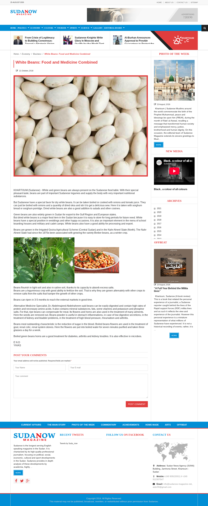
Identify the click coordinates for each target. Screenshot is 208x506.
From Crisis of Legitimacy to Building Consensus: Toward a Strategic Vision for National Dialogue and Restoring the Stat (40, 43)
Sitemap (194, 2)
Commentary (108, 425)
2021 (159, 208)
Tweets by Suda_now (69, 443)
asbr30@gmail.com (162, 487)
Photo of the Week (83, 425)
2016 (159, 227)
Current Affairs (31, 425)
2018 (159, 220)
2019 (159, 216)
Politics (22, 28)
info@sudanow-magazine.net (178, 484)
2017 (159, 223)
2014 (159, 235)
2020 (159, 212)
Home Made (152, 425)
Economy (35, 28)
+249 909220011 (172, 476)
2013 (159, 239)
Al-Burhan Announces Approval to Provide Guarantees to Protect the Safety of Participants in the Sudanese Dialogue (140, 43)
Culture (48, 28)
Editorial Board (113, 28)
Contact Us (182, 2)
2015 (159, 231)
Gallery (97, 28)
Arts (168, 425)
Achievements (130, 425)
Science (85, 28)
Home (159, 2)
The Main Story (56, 425)
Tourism (61, 28)
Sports (73, 28)
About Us (169, 2)
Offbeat (160, 242)
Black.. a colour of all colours (170, 189)
